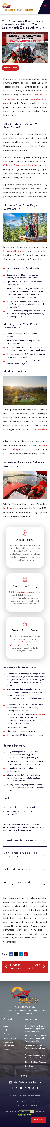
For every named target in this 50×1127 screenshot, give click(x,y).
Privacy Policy (34, 1101)
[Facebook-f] (12, 1088)
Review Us (7, 1050)
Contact (7, 1034)
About (6, 1026)
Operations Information (8, 1044)
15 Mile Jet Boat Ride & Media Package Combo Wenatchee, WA (35, 1038)
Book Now (38, 1120)
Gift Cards (29, 1066)
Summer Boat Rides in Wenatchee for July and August (35, 1048)
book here (8, 508)
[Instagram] (25, 1088)
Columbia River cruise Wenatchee (20, 165)
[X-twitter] (16, 1088)
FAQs (6, 1030)
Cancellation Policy (18, 1101)
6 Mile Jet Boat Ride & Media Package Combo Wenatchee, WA (35, 1029)
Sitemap (34, 1105)
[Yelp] (37, 1088)
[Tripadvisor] (33, 1088)
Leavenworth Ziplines (14, 251)
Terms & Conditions (20, 1105)
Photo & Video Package (35, 1062)
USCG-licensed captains (19, 592)
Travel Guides (10, 68)
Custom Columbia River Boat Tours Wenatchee (35, 1056)
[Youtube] (20, 1088)
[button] (45, 6)
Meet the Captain (11, 1038)
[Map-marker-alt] (29, 1088)
